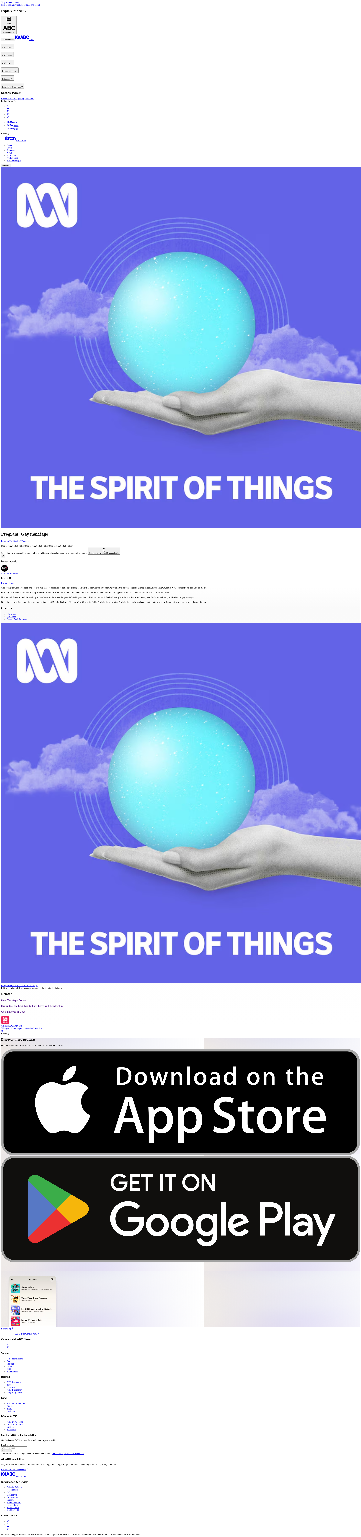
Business (11, 1411)
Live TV (11, 1427)
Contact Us (12, 1495)
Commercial (12, 1497)
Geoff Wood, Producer (17, 619)
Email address (7, 1445)
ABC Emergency (14, 1390)
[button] (104, 551)
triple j (9, 1385)
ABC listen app (14, 160)
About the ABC (14, 1502)
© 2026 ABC (13, 1510)
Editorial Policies (14, 1487)
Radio (9, 148)
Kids (9, 1369)
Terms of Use (13, 1507)
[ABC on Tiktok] (8, 117)
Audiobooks (12, 158)
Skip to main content (10, 2)
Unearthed (11, 1387)
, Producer (11, 616)
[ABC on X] (8, 114)
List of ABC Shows (15, 1424)
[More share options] (3, 556)
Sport (9, 1408)
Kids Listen (12, 155)
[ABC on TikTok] (8, 1521)
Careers (10, 1500)
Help (9, 1492)
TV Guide (11, 1429)
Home (9, 145)
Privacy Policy (13, 1505)
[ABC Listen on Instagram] (8, 1348)
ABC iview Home (15, 1422)
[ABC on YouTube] (8, 109)
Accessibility (12, 1490)
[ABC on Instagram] (8, 111)
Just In (10, 1406)
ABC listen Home (15, 1359)
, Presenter (11, 614)
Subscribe (6, 1451)
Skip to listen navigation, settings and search (20, 5)
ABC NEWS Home (16, 1403)
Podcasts (11, 150)
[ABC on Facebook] (8, 106)
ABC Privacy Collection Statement (68, 1453)
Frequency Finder (15, 1392)
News (9, 153)
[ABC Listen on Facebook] (8, 1345)
